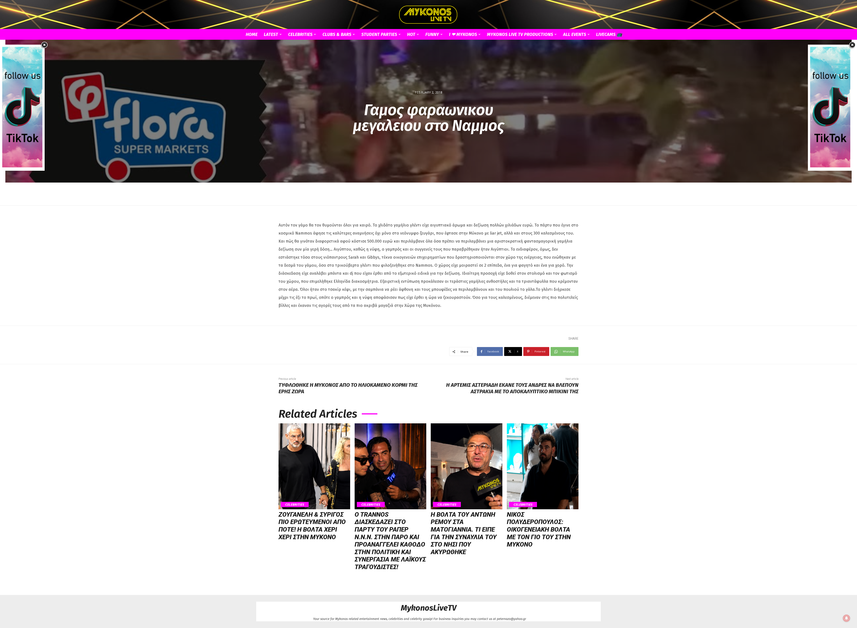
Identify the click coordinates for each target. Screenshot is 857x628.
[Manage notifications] (846, 618)
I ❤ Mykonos (463, 34)
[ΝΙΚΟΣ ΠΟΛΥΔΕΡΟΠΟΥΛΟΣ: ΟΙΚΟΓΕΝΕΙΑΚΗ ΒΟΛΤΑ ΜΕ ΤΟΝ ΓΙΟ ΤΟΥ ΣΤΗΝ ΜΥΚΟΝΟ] (542, 466)
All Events (574, 34)
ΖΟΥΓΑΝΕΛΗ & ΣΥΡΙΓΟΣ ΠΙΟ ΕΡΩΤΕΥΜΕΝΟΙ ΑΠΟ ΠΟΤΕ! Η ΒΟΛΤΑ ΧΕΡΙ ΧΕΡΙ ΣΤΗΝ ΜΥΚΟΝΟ (312, 526)
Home (252, 34)
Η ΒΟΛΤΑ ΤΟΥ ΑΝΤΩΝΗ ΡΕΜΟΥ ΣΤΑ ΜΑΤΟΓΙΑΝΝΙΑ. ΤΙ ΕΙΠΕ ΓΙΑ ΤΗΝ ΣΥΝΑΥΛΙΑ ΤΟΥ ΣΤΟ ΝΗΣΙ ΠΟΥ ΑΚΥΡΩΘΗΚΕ (464, 533)
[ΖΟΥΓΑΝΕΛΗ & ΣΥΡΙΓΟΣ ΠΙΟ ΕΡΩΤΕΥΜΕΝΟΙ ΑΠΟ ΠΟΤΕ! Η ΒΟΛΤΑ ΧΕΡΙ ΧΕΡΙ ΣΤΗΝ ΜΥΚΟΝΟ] (314, 466)
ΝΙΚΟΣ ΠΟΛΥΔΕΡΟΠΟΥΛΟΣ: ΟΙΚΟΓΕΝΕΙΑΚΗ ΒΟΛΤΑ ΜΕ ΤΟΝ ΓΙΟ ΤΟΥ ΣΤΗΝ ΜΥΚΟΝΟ (539, 529)
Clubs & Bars (336, 34)
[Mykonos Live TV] (428, 15)
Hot (411, 34)
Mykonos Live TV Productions (520, 34)
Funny (432, 34)
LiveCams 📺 (609, 34)
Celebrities (300, 34)
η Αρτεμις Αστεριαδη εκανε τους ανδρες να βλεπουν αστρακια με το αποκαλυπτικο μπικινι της (512, 388)
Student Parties (379, 34)
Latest (271, 34)
